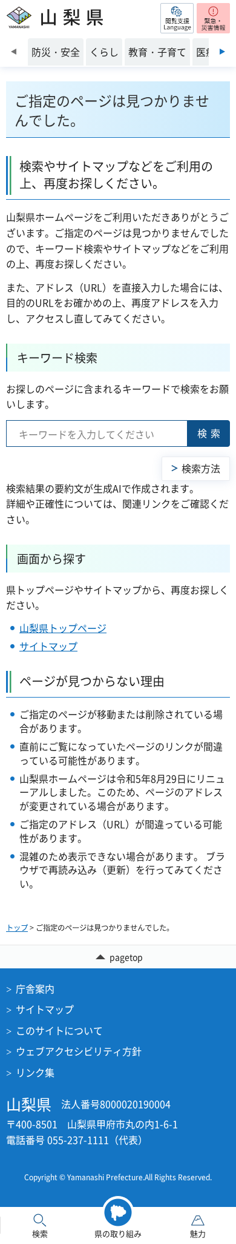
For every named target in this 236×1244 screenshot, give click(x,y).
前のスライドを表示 (13, 51)
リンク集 (35, 1072)
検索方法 (201, 468)
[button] (177, 18)
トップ (17, 927)
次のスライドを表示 (222, 51)
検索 (210, 433)
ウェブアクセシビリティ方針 (79, 1051)
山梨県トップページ (63, 627)
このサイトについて (59, 1030)
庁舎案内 (35, 988)
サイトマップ (48, 646)
